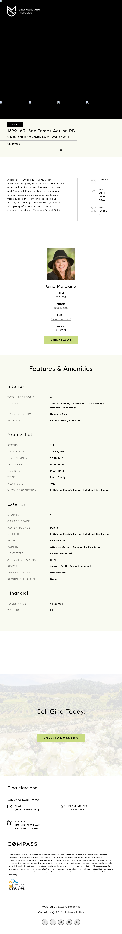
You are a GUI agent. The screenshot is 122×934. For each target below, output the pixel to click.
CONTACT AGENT (61, 340)
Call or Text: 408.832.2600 (61, 738)
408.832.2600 (76, 809)
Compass (13, 857)
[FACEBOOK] (45, 922)
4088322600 (61, 307)
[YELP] (77, 922)
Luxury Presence (69, 906)
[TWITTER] (61, 922)
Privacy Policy (74, 912)
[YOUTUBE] (69, 922)
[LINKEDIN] (53, 922)
